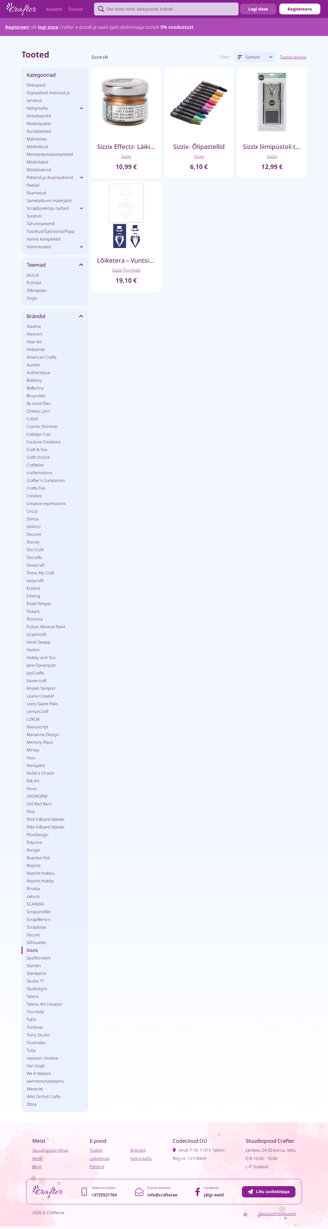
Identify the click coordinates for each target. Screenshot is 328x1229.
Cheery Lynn (38, 411)
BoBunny (35, 388)
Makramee (37, 139)
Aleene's (35, 334)
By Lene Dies (39, 403)
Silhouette (36, 942)
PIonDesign (37, 834)
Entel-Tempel (39, 603)
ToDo (31, 1019)
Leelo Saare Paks (42, 704)
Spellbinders (38, 958)
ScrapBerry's (38, 919)
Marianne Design (43, 734)
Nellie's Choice (40, 773)
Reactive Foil (38, 858)
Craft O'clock (38, 457)
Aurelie (33, 365)
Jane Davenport (41, 665)
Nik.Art (33, 781)
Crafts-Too (36, 488)
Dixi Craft (35, 549)
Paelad (33, 185)
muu (31, 757)
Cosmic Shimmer (42, 426)
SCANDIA (35, 904)
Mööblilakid (37, 162)
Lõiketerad (99, 1158)
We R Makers (39, 1073)
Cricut (32, 511)
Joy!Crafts (35, 673)
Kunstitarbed (39, 131)
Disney (33, 542)
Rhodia (33, 888)
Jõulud (33, 275)
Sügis (32, 298)
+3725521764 (104, 1195)
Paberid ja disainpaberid (50, 177)
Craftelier (35, 465)
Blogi (37, 1166)
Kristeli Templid (41, 688)
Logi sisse (258, 9)
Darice (33, 519)
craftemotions (40, 472)
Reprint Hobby (40, 881)
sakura (33, 896)
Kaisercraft (37, 680)
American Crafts (42, 357)
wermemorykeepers (45, 1081)
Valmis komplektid (44, 239)
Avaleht (54, 9)
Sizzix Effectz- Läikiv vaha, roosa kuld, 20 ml (126, 146)
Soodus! (34, 216)
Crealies (34, 496)
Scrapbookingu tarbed (48, 208)
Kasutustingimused (277, 1213)
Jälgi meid (214, 1195)
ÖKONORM (37, 796)
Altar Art (34, 342)
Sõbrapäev (37, 290)
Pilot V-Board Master (46, 819)
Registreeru (300, 9)
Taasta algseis (293, 57)
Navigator (36, 765)
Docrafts (34, 557)
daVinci (33, 526)
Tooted (75, 9)
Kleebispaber (39, 123)
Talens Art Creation (44, 1004)
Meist (37, 1158)
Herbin (33, 650)
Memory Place (40, 742)
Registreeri (17, 27)
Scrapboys (36, 927)
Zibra (31, 1104)
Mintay (33, 750)
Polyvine (34, 842)
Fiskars (33, 611)
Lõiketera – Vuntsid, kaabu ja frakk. (126, 260)
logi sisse (48, 27)
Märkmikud (37, 146)
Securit (33, 935)
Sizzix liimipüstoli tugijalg (272, 146)
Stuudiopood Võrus (50, 1150)
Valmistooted (39, 247)
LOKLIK (33, 719)
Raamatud (36, 193)
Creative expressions (46, 503)
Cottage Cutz (38, 434)
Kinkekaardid (39, 116)
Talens (33, 996)
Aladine (34, 326)
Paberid (97, 1166)
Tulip (31, 1050)
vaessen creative (42, 1058)
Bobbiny (34, 380)
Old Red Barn (39, 804)
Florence (35, 619)
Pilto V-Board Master (46, 827)
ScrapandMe (39, 911)
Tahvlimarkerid (41, 223)
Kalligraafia (37, 108)
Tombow (35, 1027)
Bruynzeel (36, 395)
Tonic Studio (38, 1035)
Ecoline (33, 588)
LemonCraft (37, 711)
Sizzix (32, 950)
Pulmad (34, 282)
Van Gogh (36, 1066)
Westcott (35, 1089)
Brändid (138, 1150)
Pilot (31, 811)
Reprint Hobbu (41, 873)
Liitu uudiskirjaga (273, 1191)
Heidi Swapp (38, 642)
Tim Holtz (35, 1012)
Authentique (38, 372)
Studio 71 (35, 981)
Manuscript (37, 727)
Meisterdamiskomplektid (50, 154)
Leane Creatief (40, 696)
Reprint (33, 865)
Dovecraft (36, 565)
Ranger (33, 850)
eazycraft (35, 580)
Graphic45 (36, 634)
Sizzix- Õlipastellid (199, 146)
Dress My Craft (40, 573)
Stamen (34, 965)
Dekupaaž (36, 85)
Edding (33, 596)
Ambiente (36, 349)
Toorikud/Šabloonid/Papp (51, 231)
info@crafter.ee (162, 1195)
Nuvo (32, 788)
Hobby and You (41, 657)
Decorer (34, 534)
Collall (32, 419)
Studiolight (37, 989)
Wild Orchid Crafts (44, 1096)
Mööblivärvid (39, 170)
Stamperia (36, 973)
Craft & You (37, 449)
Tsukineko (36, 1042)
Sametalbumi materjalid (49, 200)
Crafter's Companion (46, 480)
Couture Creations (44, 442)
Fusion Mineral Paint (46, 627)
